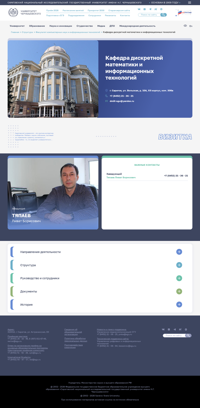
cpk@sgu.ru (35, 353)
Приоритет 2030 (96, 10)
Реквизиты (110, 15)
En (190, 26)
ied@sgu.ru (35, 359)
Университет (17, 26)
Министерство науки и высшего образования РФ (106, 383)
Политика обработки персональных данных (75, 339)
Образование (37, 26)
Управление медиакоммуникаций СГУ (116, 332)
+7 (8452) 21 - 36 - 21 (121, 96)
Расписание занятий (73, 10)
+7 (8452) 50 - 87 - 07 (18, 359)
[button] (176, 9)
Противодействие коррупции (73, 346)
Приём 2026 (52, 10)
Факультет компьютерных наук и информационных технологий (68, 32)
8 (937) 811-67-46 (37, 339)
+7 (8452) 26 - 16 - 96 (18, 339)
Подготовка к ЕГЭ (55, 15)
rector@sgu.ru (15, 341)
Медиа (101, 26)
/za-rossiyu (184, 12)
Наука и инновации (60, 26)
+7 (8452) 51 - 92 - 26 (18, 353)
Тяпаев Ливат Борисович (121, 177)
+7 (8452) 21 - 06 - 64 (107, 346)
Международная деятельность (137, 26)
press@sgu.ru (125, 334)
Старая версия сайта (119, 10)
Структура (27, 32)
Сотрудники (94, 15)
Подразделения (76, 15)
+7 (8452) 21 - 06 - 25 (107, 334)
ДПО (112, 26)
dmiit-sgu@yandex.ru (122, 101)
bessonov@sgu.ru (127, 346)
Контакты (125, 15)
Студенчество (85, 26)
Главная (15, 32)
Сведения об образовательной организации (73, 331)
